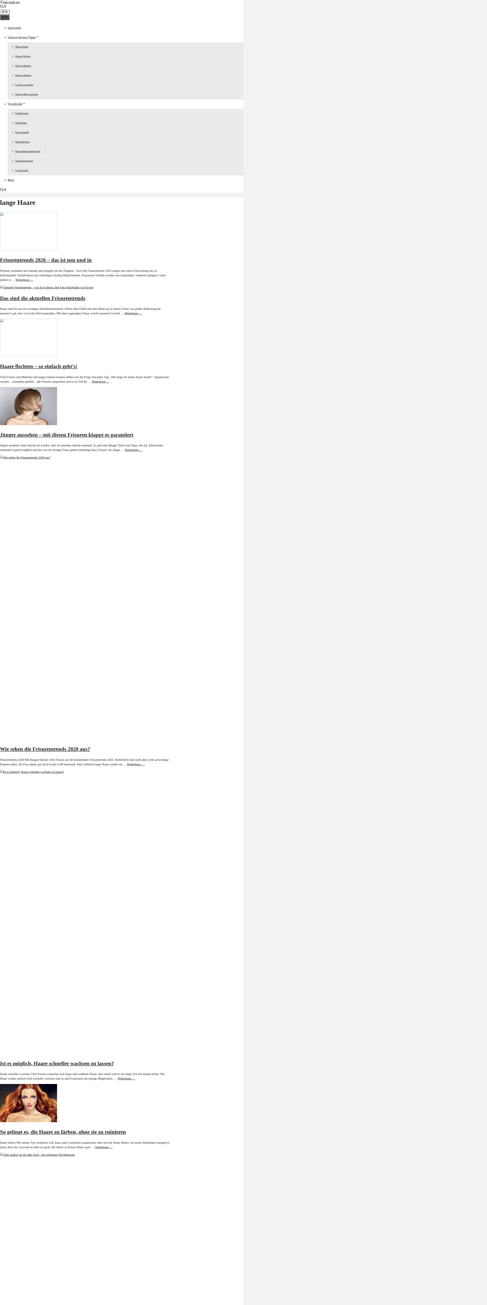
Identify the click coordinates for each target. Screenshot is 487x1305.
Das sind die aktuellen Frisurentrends (42, 298)
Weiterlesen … (24, 280)
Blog (11, 180)
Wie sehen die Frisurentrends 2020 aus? (45, 749)
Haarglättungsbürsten (28, 151)
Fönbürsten (22, 113)
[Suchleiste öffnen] (3, 7)
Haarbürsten (22, 142)
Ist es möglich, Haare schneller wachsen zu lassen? (57, 1063)
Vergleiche (15, 104)
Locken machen (24, 85)
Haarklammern (24, 161)
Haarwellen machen (26, 94)
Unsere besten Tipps (22, 37)
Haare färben (23, 56)
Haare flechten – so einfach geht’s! (38, 366)
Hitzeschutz (22, 46)
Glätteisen (21, 123)
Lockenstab (21, 170)
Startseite (14, 28)
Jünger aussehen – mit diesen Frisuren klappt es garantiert (66, 435)
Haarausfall (22, 132)
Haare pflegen (23, 75)
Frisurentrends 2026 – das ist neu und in (46, 260)
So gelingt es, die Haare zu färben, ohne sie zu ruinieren (63, 1132)
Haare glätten (23, 65)
